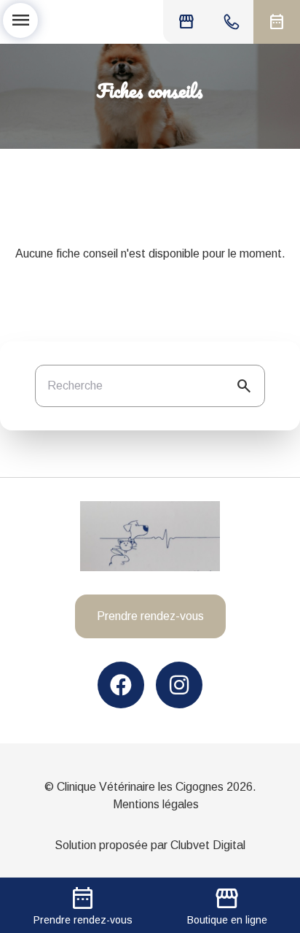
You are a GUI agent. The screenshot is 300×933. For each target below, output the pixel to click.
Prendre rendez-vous (150, 616)
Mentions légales (156, 804)
